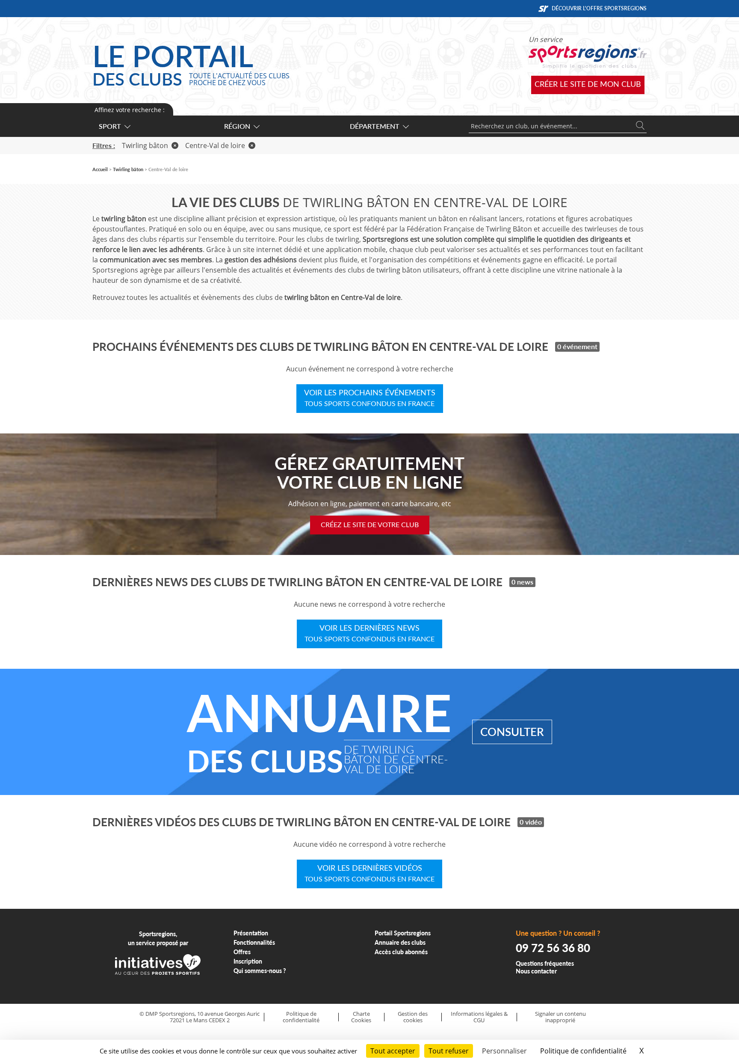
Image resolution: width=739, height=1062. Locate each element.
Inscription (248, 961)
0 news (522, 582)
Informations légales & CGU (479, 1017)
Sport (110, 126)
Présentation (251, 933)
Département (374, 126)
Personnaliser (504, 1051)
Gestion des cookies (413, 1017)
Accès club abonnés (401, 951)
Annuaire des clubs (400, 942)
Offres (242, 951)
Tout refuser (449, 1051)
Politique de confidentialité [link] (583, 1051)
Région (237, 126)
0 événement (577, 346)
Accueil (100, 169)
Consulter (512, 732)
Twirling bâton (145, 145)
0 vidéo (531, 822)
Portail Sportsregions (403, 933)
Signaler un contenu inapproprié (560, 1017)
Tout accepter (392, 1051)
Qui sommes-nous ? (260, 970)
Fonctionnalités (254, 942)
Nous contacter (536, 971)
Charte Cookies (361, 1017)
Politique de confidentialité (301, 1017)
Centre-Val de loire (215, 145)
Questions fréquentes (545, 963)
